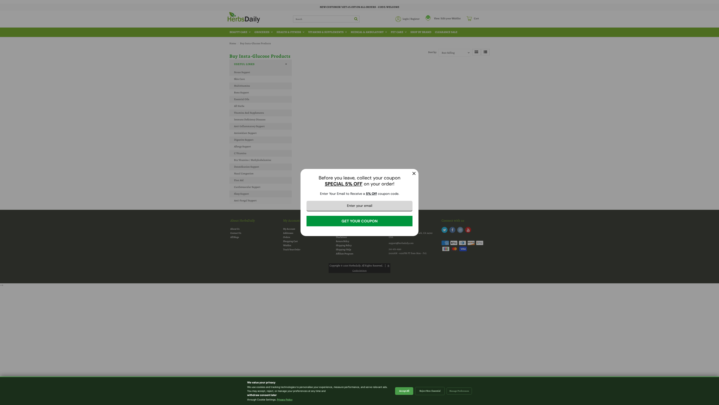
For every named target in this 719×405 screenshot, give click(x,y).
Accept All (404, 390)
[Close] (413, 173)
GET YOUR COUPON (360, 221)
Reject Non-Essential (429, 390)
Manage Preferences (459, 390)
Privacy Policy (284, 399)
